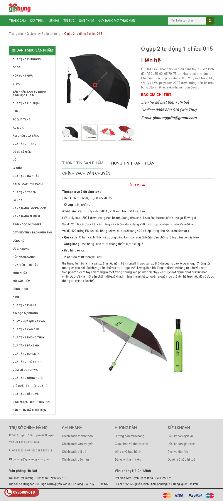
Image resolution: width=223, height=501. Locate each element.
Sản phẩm (86, 20)
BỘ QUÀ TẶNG (21, 119)
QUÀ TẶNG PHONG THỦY (28, 337)
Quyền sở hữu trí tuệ (181, 459)
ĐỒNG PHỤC (20, 289)
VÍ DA (16, 83)
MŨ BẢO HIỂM (21, 281)
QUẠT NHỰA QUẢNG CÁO (29, 321)
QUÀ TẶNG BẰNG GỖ (26, 345)
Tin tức (69, 20)
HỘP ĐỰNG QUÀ (23, 75)
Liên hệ (54, 20)
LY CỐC (17, 168)
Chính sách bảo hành (76, 459)
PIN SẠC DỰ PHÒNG (25, 313)
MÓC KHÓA (20, 273)
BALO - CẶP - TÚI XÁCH (28, 184)
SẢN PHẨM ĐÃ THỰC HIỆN (29, 410)
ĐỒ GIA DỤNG (21, 248)
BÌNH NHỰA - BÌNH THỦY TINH (32, 402)
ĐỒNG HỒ (18, 240)
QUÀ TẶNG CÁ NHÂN (26, 176)
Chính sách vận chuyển (77, 444)
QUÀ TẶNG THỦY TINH (27, 361)
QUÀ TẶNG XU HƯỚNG (27, 59)
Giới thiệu (37, 20)
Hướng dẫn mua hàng (129, 436)
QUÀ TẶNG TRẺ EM (25, 192)
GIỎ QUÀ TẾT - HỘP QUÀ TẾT (31, 386)
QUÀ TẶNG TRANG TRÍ (27, 143)
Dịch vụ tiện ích (178, 451)
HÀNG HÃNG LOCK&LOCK (29, 208)
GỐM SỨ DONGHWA (25, 369)
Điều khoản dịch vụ (180, 436)
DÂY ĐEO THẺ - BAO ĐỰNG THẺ (32, 232)
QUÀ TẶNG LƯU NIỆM (26, 103)
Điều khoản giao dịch (182, 444)
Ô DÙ (16, 297)
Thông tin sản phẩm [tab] (82, 163)
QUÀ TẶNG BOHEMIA (26, 353)
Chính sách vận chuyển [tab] (86, 173)
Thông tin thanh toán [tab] (132, 163)
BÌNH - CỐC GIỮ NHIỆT (27, 224)
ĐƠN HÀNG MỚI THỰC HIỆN (116, 20)
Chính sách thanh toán (77, 436)
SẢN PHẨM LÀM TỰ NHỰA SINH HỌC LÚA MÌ (29, 93)
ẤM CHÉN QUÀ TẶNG (26, 135)
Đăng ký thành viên (128, 459)
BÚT (15, 159)
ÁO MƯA (18, 127)
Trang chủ (17, 20)
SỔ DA (16, 67)
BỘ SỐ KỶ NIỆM (22, 151)
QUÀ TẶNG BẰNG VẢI (26, 394)
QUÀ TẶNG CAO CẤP (26, 329)
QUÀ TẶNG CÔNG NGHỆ (28, 377)
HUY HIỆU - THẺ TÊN (25, 264)
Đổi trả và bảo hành (128, 451)
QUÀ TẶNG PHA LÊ (24, 305)
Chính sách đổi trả (74, 451)
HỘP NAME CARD (24, 256)
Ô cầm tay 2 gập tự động (43, 33)
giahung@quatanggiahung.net (31, 459)
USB (15, 111)
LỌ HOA (17, 200)
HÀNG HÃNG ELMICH (26, 216)
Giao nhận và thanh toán (131, 444)
